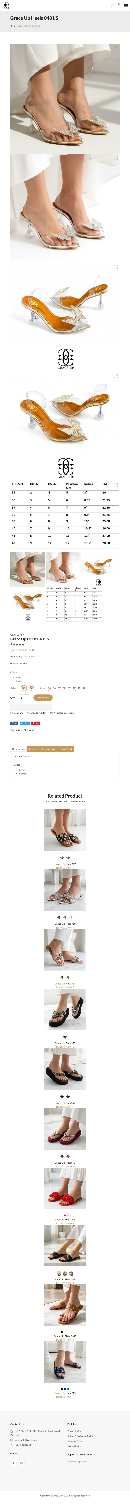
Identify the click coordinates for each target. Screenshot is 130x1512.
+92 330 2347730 (23, 1445)
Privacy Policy (74, 1431)
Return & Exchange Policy (80, 1436)
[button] (17, 644)
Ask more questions (63, 712)
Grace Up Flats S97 (65, 1162)
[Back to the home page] (11, 26)
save (37, 723)
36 (54, 688)
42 (84, 688)
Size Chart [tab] (66, 748)
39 (69, 688)
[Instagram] (21, 1463)
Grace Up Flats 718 (65, 923)
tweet (26, 723)
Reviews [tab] (32, 748)
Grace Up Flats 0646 (65, 1279)
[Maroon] (68, 1157)
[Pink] (68, 1215)
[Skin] (68, 1332)
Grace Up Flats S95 (65, 1043)
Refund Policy (74, 1446)
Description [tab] (18, 748)
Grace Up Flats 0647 (65, 1219)
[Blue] (65, 1389)
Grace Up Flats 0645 (65, 1336)
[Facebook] (13, 1463)
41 (79, 688)
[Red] (65, 1215)
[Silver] (24, 688)
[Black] (62, 858)
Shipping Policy (74, 1441)
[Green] (68, 1097)
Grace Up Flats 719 (65, 863)
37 (59, 688)
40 (74, 688)
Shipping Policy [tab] (49, 748)
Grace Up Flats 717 (65, 983)
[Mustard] (65, 1332)
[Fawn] (68, 858)
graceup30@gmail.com (25, 1440)
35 (49, 688)
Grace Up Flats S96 (65, 1102)
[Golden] (32, 688)
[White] (71, 918)
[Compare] (17, 713)
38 (64, 688)
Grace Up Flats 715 (65, 1392)
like (15, 723)
